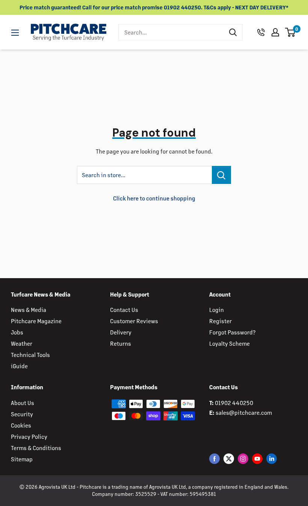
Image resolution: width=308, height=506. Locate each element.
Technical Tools (30, 354)
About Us (22, 402)
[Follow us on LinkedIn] (271, 458)
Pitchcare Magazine (36, 320)
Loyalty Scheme (229, 343)
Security (22, 413)
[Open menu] (15, 33)
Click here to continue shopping (154, 198)
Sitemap (22, 458)
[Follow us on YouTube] (257, 458)
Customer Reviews (134, 320)
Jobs (17, 332)
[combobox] (171, 32)
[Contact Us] (261, 32)
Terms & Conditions (36, 447)
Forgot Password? (232, 332)
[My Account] (275, 32)
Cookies (21, 425)
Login (216, 309)
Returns (120, 343)
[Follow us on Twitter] (228, 458)
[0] (290, 32)
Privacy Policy (29, 436)
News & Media (28, 309)
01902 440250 (234, 402)
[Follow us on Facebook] (214, 458)
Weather (21, 343)
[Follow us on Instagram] (243, 458)
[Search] (232, 32)
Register (220, 320)
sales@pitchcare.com (244, 412)
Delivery (120, 332)
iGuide (19, 365)
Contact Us (124, 309)
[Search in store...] (221, 175)
